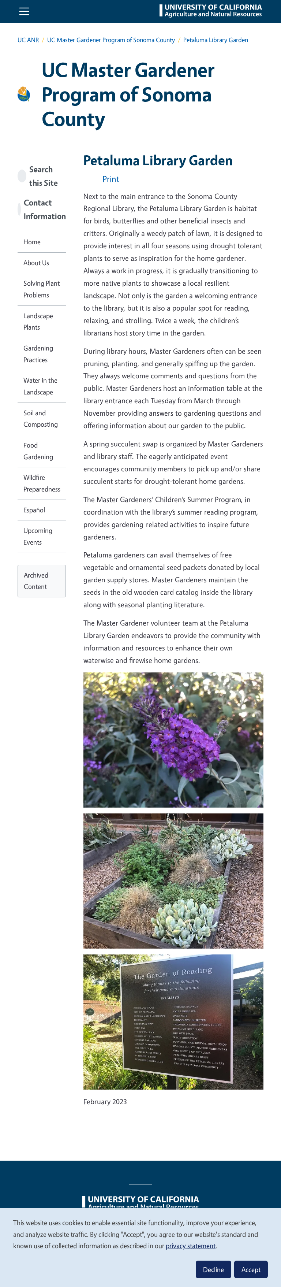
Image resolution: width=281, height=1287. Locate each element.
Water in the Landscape (40, 386)
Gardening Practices (38, 354)
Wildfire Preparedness (41, 483)
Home (32, 241)
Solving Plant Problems (41, 289)
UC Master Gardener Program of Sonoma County (111, 40)
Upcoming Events (37, 536)
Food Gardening (38, 451)
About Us (36, 262)
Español (34, 509)
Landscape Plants (38, 321)
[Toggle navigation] (24, 11)
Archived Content (36, 581)
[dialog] (140, 1247)
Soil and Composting (40, 418)
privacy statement (191, 1245)
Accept (251, 1269)
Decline (213, 1269)
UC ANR (28, 40)
